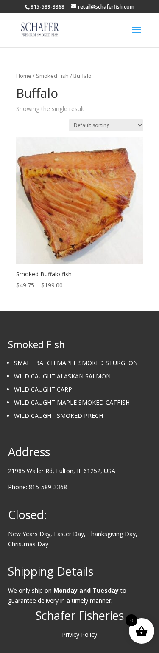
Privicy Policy (79, 634)
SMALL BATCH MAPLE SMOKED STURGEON (76, 363)
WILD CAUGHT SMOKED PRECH (58, 416)
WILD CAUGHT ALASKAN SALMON (62, 376)
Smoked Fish (52, 75)
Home (23, 75)
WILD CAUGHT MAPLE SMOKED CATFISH (72, 402)
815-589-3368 (48, 487)
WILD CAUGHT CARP (43, 389)
